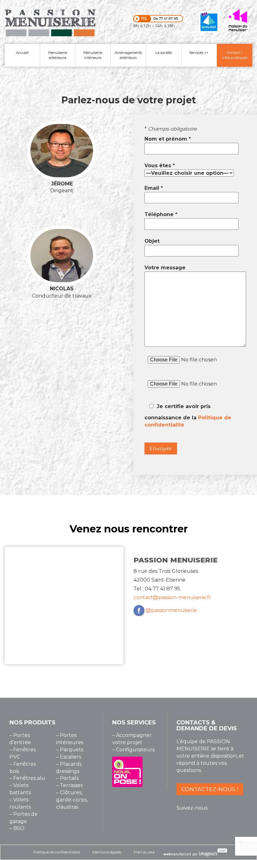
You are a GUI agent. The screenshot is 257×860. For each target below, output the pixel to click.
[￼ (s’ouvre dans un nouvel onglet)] (139, 610)
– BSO (16, 828)
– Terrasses (69, 785)
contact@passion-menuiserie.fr (172, 597)
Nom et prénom (167, 139)
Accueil (22, 52)
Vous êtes (159, 165)
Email (153, 188)
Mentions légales (106, 852)
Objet (152, 241)
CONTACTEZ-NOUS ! (209, 789)
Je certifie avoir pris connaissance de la (187, 415)
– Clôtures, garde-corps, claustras (72, 800)
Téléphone (160, 214)
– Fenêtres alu (27, 778)
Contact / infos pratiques (234, 55)
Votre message (165, 268)
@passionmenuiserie (171, 610)
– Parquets (69, 750)
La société (163, 52)
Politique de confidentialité (57, 852)
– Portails (67, 778)
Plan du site (144, 852)
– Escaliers (68, 757)
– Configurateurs (133, 750)
